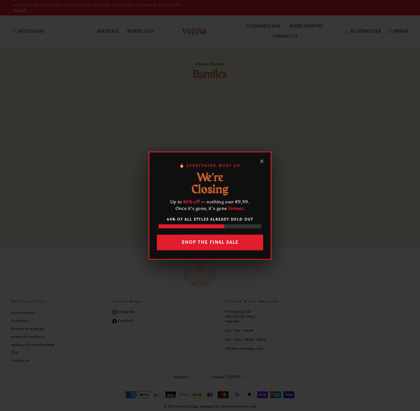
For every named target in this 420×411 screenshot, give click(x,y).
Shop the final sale (210, 242)
